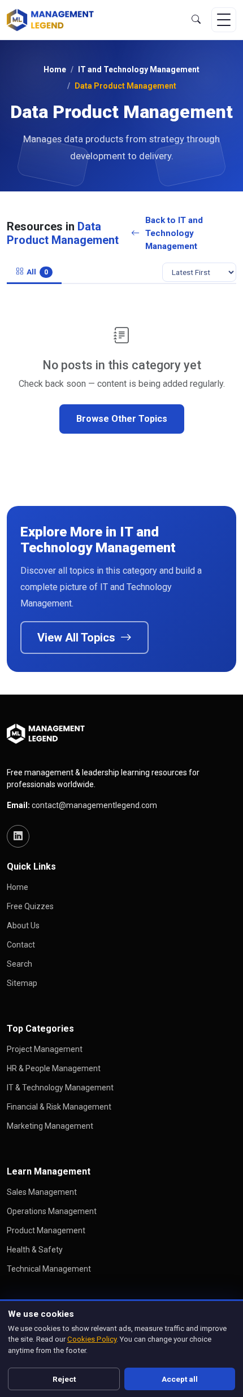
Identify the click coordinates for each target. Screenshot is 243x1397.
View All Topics (77, 637)
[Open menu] (223, 19)
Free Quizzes (30, 906)
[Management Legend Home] (53, 19)
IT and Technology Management (138, 69)
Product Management (46, 1230)
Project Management (45, 1049)
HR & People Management (54, 1068)
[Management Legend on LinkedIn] (18, 836)
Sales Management (42, 1192)
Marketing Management (50, 1126)
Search (19, 964)
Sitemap (22, 983)
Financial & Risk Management (59, 1107)
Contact (21, 945)
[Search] (196, 19)
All (37, 272)
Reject (64, 1378)
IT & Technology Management (60, 1088)
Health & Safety (35, 1250)
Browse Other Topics (121, 418)
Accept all (180, 1378)
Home (55, 69)
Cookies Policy (91, 1339)
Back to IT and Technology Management (174, 233)
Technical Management (49, 1269)
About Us (23, 925)
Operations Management (52, 1211)
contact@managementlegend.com (94, 805)
